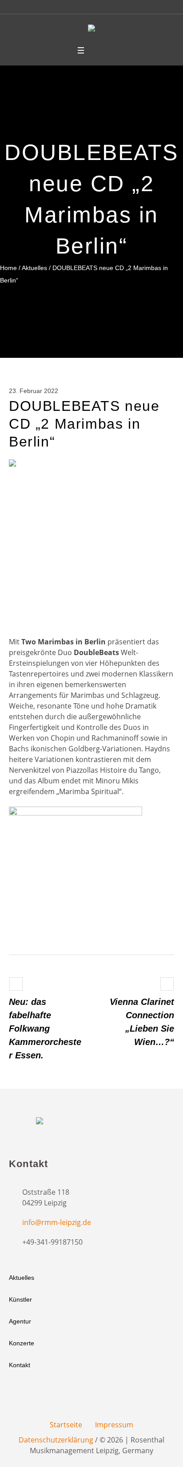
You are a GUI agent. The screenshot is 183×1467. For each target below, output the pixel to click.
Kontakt (19, 1365)
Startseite (66, 1425)
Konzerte (21, 1343)
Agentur (20, 1321)
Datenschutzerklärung (56, 1440)
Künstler (20, 1299)
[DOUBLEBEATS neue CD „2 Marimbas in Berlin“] (91, 541)
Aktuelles (34, 267)
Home (8, 267)
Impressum (114, 1425)
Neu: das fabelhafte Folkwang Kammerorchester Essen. (45, 1028)
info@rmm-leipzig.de (56, 1222)
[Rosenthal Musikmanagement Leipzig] (91, 29)
